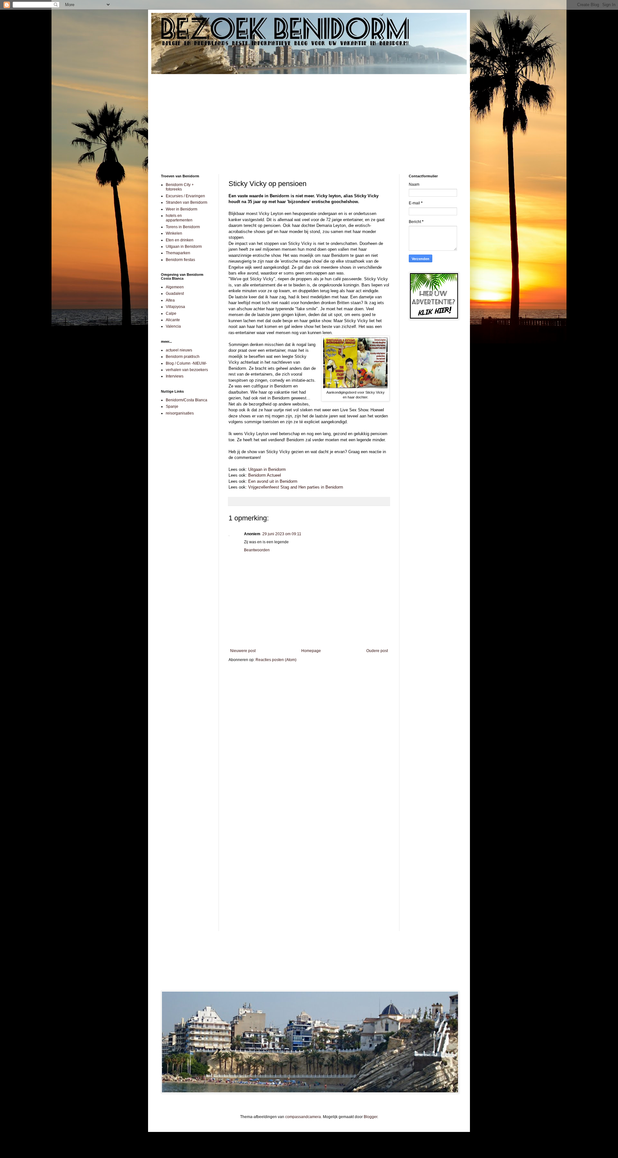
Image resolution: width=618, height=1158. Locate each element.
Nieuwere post (243, 651)
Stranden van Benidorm (186, 202)
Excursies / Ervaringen (185, 196)
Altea (170, 300)
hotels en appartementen (179, 217)
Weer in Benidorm (181, 209)
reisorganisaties (180, 413)
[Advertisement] (309, 119)
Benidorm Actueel (264, 475)
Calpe (171, 313)
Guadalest (175, 293)
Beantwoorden (257, 550)
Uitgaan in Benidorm (267, 469)
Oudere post (377, 651)
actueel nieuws (179, 350)
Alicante (173, 320)
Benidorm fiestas (180, 259)
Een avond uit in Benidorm (272, 481)
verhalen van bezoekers (187, 370)
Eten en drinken (179, 240)
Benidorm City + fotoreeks (180, 186)
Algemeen (175, 287)
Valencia (173, 326)
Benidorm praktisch (183, 356)
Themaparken (178, 253)
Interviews (174, 376)
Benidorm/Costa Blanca (186, 400)
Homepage (311, 651)
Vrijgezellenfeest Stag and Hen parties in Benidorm (295, 487)
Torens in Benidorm (183, 227)
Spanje (172, 406)
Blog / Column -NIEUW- (186, 363)
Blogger (370, 1117)
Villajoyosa (175, 306)
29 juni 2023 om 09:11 (281, 534)
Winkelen (174, 233)
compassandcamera (303, 1117)
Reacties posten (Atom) (276, 660)
